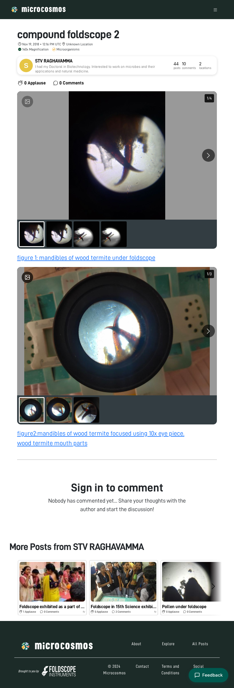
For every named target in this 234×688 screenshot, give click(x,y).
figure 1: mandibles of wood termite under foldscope (86, 257)
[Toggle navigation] (215, 9)
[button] (52, 587)
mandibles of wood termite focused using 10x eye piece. (110, 433)
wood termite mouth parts (52, 443)
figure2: (27, 433)
